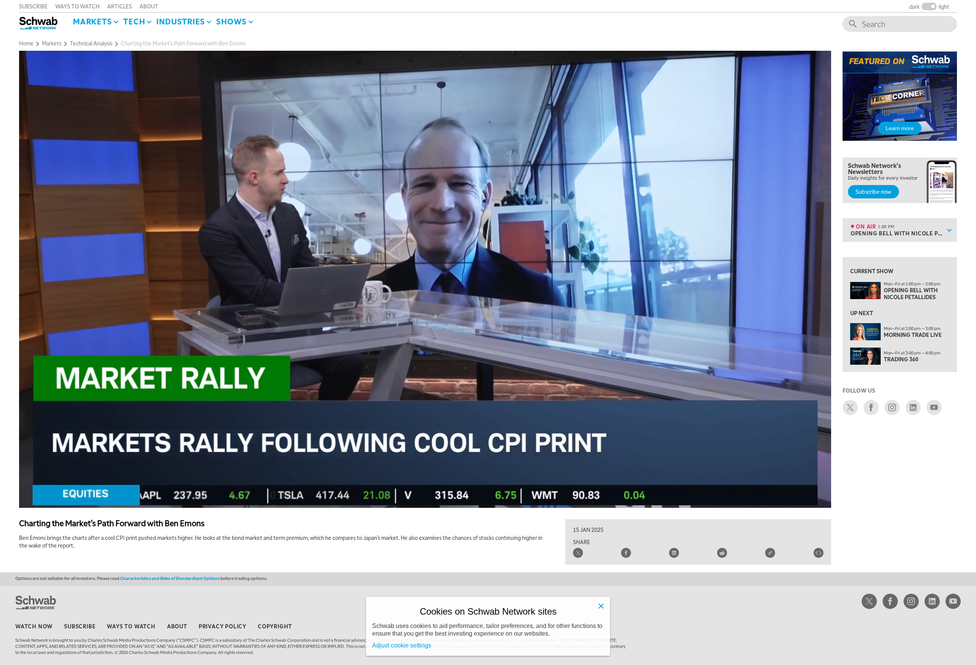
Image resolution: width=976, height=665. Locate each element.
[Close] (601, 606)
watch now (34, 626)
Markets (92, 21)
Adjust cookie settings (401, 645)
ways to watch (77, 6)
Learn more (900, 128)
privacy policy (222, 626)
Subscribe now (873, 191)
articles (119, 6)
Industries (180, 21)
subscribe (33, 6)
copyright (275, 626)
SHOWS (231, 21)
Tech (134, 21)
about (149, 6)
